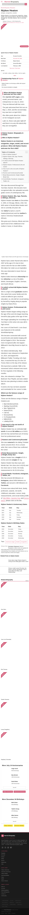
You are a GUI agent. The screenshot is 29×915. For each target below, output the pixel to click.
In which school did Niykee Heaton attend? (13, 161)
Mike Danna (14, 815)
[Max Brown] (6, 777)
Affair (2, 864)
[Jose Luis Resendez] (14, 625)
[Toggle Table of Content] (25, 152)
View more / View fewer (15, 68)
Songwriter (24, 541)
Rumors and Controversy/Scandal (13, 173)
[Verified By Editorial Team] (19, 10)
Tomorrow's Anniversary (19, 791)
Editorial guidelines (5, 890)
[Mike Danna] (6, 817)
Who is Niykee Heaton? (10, 154)
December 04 (16, 58)
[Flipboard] (11, 847)
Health (2, 878)
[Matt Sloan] (6, 804)
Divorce (2, 860)
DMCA (9, 913)
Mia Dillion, (7, 498)
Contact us (3, 893)
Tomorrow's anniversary (6, 871)
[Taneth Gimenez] (14, 685)
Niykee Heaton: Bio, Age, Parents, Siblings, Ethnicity (13, 157)
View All (14, 787)
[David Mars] (6, 783)
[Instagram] (8, 847)
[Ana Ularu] (14, 595)
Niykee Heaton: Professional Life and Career (14, 165)
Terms (6, 913)
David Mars (14, 781)
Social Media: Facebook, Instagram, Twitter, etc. (13, 180)
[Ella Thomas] (14, 655)
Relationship (3, 862)
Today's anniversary (5, 869)
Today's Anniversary (7, 791)
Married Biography (5, 7)
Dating (2, 858)
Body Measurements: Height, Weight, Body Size (14, 176)
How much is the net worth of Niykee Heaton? (13, 169)
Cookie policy (4, 895)
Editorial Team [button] (6, 22)
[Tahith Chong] (6, 811)
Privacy (2, 913)
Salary (2, 877)
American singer (10, 541)
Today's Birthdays (8, 825)
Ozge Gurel (14, 768)
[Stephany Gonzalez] (14, 745)
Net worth (3, 854)
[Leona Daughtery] (14, 715)
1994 (21, 58)
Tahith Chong (15, 809)
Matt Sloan (14, 802)
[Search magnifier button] (26, 4)
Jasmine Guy (15, 498)
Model (17, 541)
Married (11, 2)
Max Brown (14, 775)
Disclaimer (13, 913)
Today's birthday (4, 873)
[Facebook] (2, 847)
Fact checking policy (5, 892)
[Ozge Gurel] (6, 770)
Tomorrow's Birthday (19, 825)
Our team (3, 888)
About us (3, 886)
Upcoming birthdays (5, 875)
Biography (12, 7)
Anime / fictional (4, 880)
